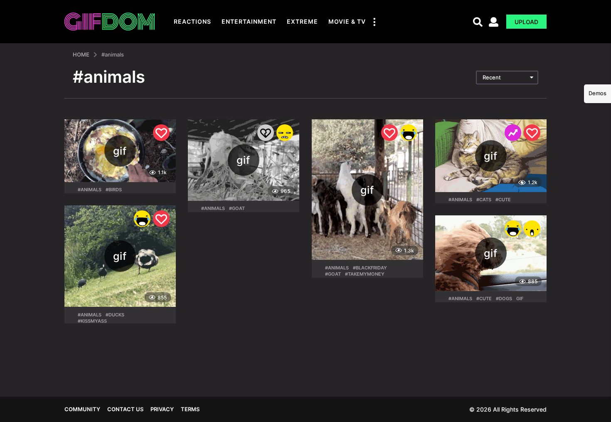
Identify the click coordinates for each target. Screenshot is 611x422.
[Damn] (284, 132)
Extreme (302, 21)
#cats (483, 199)
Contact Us (125, 409)
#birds (114, 189)
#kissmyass (92, 320)
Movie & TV (347, 21)
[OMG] (532, 228)
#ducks (115, 314)
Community (82, 409)
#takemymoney (364, 273)
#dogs (504, 298)
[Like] (161, 132)
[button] (374, 21)
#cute (503, 199)
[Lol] (408, 132)
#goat (237, 208)
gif (519, 298)
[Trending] (513, 132)
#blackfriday (370, 267)
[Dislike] (265, 132)
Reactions (192, 21)
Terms (190, 409)
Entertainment (249, 21)
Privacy (162, 409)
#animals (89, 189)
